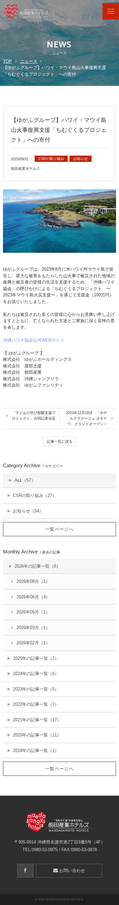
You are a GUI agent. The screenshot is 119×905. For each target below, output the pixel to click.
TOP (7, 61)
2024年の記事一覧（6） (36, 673)
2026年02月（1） (33, 642)
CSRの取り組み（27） (35, 495)
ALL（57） (25, 480)
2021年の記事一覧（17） (37, 719)
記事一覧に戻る (59, 441)
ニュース (28, 61)
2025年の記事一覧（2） (36, 658)
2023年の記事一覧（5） (36, 689)
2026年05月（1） (33, 612)
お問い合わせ (71, 870)
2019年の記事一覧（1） (36, 750)
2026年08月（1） (33, 581)
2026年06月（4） (33, 596)
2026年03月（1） (33, 627)
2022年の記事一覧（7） (36, 704)
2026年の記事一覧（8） (37, 566)
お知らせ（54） (28, 511)
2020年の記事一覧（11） (37, 735)
